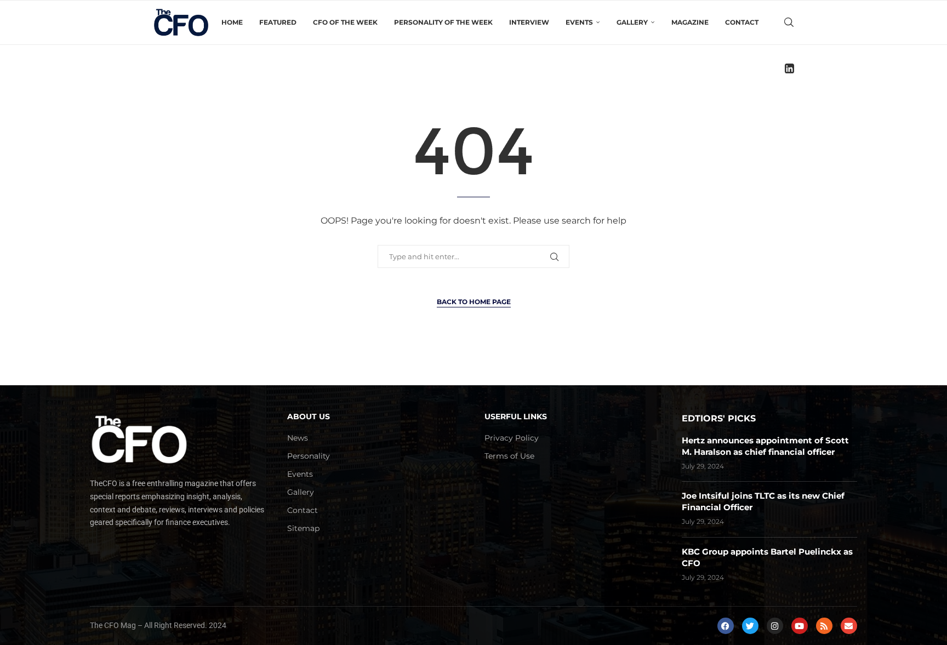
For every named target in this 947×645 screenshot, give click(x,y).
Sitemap (303, 528)
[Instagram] (775, 626)
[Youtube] (799, 626)
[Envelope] (849, 626)
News (297, 438)
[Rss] (824, 626)
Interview (529, 22)
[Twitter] (750, 626)
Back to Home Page (474, 302)
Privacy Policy (511, 438)
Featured (277, 22)
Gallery (300, 492)
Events (300, 474)
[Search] (788, 22)
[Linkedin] (789, 68)
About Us (308, 416)
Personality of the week (443, 22)
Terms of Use (509, 456)
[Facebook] (725, 626)
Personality (308, 456)
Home (232, 22)
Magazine (690, 22)
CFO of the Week (345, 22)
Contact (741, 22)
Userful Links (515, 416)
